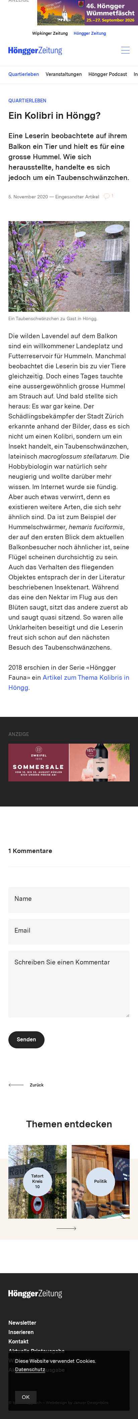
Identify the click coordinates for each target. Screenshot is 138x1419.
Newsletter (22, 1323)
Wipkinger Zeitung (50, 34)
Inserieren (21, 1332)
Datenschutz (30, 1370)
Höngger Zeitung (90, 34)
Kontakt (18, 1342)
